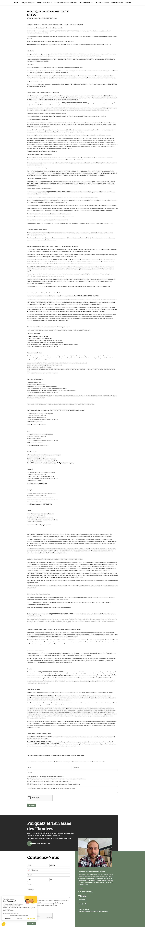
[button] (4, 924)
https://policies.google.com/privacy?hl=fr (37, 445)
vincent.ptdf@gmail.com (85, 891)
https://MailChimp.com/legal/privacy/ (36, 424)
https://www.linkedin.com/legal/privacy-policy (39, 525)
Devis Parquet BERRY (102, 2)
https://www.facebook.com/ (48, 472)
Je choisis (19, 918)
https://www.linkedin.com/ (47, 513)
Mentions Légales (84, 911)
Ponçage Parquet (27, 2)
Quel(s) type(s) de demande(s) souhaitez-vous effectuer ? (45, 776)
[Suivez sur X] (82, 904)
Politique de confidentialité (99, 911)
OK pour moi (31, 918)
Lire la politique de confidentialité (10, 913)
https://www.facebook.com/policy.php (37, 483)
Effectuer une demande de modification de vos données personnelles (50, 781)
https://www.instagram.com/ (48, 493)
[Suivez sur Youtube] (85, 904)
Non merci (7, 918)
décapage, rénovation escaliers (65, 2)
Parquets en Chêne (43, 2)
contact (128, 2)
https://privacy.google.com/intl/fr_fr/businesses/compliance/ (58, 463)
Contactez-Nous (44, 843)
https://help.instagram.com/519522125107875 (39, 504)
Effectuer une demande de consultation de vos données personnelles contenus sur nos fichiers (57, 779)
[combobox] (29, 870)
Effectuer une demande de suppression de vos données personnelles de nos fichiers (54, 784)
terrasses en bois (117, 2)
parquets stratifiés (85, 2)
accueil (16, 2)
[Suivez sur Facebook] (79, 904)
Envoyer (31, 805)
